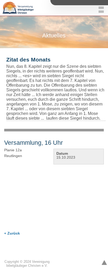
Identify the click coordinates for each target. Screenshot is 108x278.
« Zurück (12, 233)
